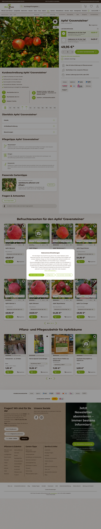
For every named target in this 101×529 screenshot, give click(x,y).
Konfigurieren (49, 275)
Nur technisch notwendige (64, 275)
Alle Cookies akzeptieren (36, 275)
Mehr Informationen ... (51, 270)
